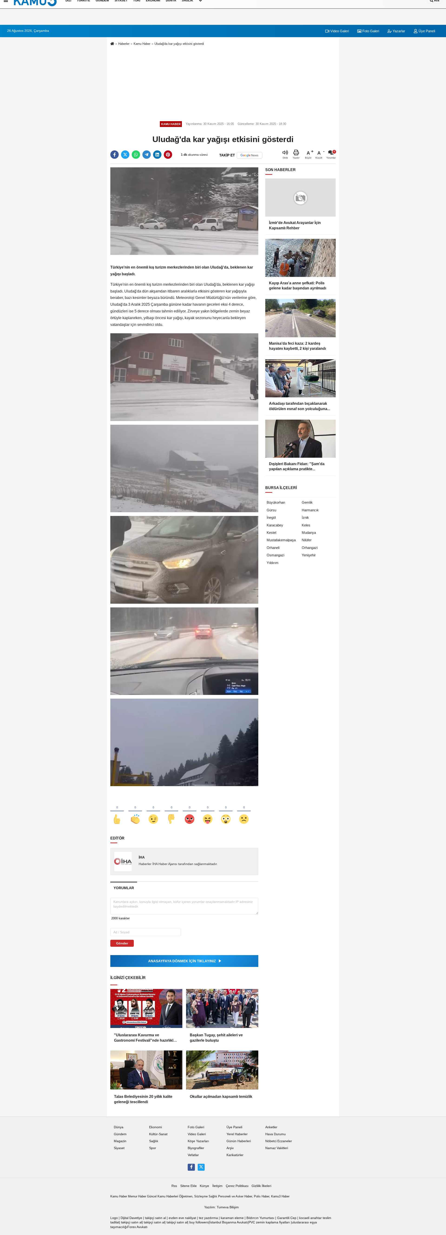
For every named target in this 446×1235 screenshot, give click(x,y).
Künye (204, 1186)
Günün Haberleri (238, 1141)
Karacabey (275, 525)
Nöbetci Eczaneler (278, 1141)
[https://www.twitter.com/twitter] (201, 1167)
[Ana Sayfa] (112, 44)
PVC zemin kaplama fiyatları (269, 1222)
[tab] (123, 888)
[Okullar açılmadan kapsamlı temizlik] (222, 1069)
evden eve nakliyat (182, 1218)
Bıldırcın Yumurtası (260, 1218)
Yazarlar (398, 31)
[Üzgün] (244, 811)
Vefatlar (193, 1155)
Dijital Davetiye (131, 1218)
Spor (152, 1148)
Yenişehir (309, 555)
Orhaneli (273, 548)
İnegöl (271, 517)
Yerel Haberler (237, 1134)
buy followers (199, 1222)
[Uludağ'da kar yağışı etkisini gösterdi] (184, 211)
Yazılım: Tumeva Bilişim (221, 1207)
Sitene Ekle (188, 1186)
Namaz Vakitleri (276, 1148)
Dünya (118, 1127)
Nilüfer (307, 540)
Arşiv (230, 1148)
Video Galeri (339, 31)
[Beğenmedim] (171, 811)
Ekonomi (155, 1127)
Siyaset (119, 1148)
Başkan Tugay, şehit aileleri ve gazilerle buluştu (216, 1037)
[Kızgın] (189, 811)
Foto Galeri (370, 31)
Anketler (271, 1127)
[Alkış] (135, 811)
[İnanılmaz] (226, 811)
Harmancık (310, 510)
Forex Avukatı (137, 1227)
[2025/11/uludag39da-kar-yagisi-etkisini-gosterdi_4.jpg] (184, 742)
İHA (142, 857)
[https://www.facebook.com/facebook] (191, 1167)
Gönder (122, 943)
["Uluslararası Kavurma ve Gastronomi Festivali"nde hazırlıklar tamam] (146, 1008)
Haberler (123, 43)
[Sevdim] (153, 811)
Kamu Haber (142, 43)
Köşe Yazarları (198, 1141)
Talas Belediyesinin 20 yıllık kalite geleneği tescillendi (143, 1099)
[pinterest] (168, 154)
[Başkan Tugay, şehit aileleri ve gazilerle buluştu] (222, 1008)
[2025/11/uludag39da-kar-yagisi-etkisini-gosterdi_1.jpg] (184, 468)
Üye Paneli (426, 31)
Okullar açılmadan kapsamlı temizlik (221, 1097)
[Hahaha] (207, 811)
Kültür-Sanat (158, 1134)
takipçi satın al (155, 1218)
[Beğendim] (117, 811)
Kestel (271, 533)
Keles (306, 525)
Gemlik (307, 502)
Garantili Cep (286, 1218)
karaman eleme (232, 1218)
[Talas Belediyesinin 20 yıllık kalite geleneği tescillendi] (146, 1069)
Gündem (120, 1134)
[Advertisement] (223, 82)
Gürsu (271, 510)
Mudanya (309, 533)
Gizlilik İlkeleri (261, 1186)
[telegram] (146, 154)
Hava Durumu (275, 1134)
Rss (174, 1186)
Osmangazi (275, 555)
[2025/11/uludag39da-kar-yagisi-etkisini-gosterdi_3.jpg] (184, 651)
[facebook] (114, 154)
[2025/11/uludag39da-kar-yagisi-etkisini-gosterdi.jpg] (184, 377)
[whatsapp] (136, 154)
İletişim (217, 1186)
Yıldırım (273, 563)
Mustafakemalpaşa (281, 540)
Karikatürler (234, 1155)
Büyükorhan (276, 502)
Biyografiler (196, 1148)
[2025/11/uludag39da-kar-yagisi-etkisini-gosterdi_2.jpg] (184, 559)
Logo (114, 1218)
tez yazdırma (208, 1218)
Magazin (120, 1141)
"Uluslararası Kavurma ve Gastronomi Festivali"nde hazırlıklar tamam (145, 1038)
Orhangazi (310, 548)
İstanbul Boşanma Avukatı (229, 1222)
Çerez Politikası (237, 1186)
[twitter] (125, 154)
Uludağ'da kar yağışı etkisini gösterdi (179, 43)
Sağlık (153, 1141)
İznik (305, 517)
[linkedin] (157, 154)
